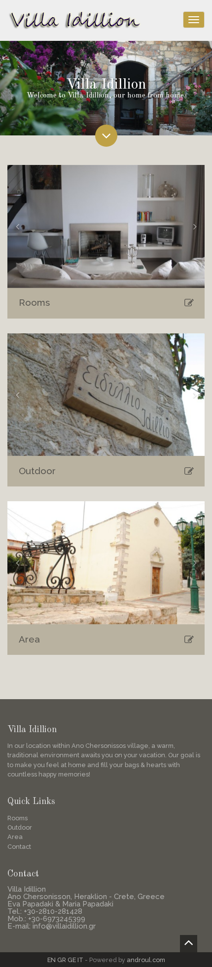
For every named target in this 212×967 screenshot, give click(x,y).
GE (72, 960)
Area (29, 639)
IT (80, 960)
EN (51, 960)
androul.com (146, 960)
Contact (19, 846)
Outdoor (37, 470)
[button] (17, 226)
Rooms (34, 302)
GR (61, 960)
